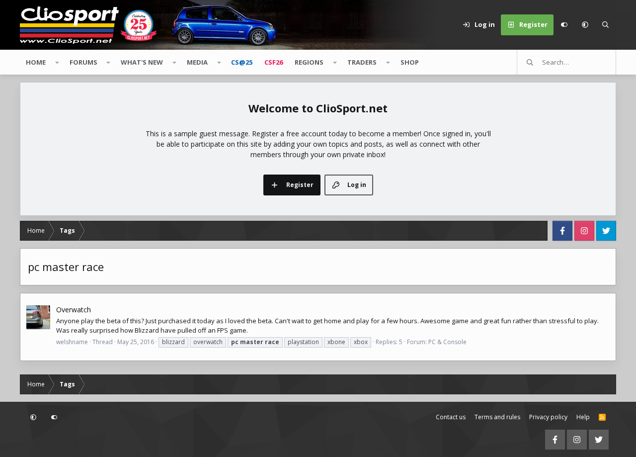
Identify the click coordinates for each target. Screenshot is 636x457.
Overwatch (73, 309)
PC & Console (447, 342)
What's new (142, 62)
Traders (362, 62)
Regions (309, 62)
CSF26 (273, 62)
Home (36, 62)
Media (197, 62)
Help (583, 417)
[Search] (605, 24)
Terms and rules (497, 417)
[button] (584, 24)
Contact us (451, 417)
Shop (409, 62)
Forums (83, 62)
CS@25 (241, 62)
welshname (72, 342)
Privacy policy (548, 417)
